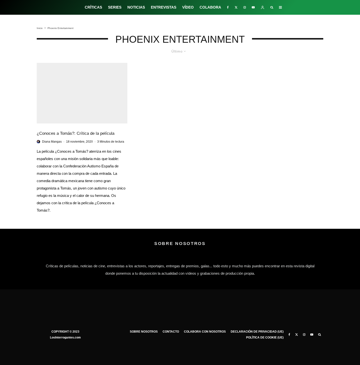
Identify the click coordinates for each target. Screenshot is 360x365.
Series (114, 7)
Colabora (210, 7)
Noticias (136, 7)
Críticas (93, 7)
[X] (236, 7)
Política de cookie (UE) (265, 337)
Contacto (171, 331)
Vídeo (188, 7)
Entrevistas (163, 7)
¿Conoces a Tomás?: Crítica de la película (75, 133)
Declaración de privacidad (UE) (257, 331)
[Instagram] (244, 7)
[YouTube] (253, 7)
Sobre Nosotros (144, 331)
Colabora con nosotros (205, 331)
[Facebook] (228, 7)
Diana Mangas (52, 141)
